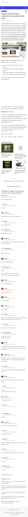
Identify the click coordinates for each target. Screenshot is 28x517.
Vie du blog (18, 512)
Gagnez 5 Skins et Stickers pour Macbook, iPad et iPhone (20, 172)
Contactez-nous (7, 512)
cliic (6, 136)
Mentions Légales (14, 514)
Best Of (22, 512)
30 (25, 11)
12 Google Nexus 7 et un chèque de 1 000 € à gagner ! (6, 172)
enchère (10, 136)
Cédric (4, 20)
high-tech (21, 136)
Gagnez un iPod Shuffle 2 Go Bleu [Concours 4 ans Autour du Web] (6, 155)
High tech (4, 11)
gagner (15, 136)
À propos (13, 512)
